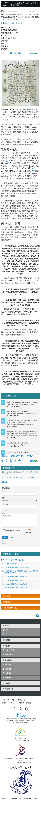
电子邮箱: (5, 504)
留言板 (4, 703)
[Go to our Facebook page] (14, 709)
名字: (4, 491)
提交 (5, 537)
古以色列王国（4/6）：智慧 (14, 580)
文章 (6, 23)
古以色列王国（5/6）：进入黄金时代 (16, 584)
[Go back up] (37, 615)
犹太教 (20, 23)
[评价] (2, 53)
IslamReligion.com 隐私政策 (16, 703)
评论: (4, 513)
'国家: (3, 498)
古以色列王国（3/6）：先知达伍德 (16, 576)
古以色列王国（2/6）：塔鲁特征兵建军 (17, 567)
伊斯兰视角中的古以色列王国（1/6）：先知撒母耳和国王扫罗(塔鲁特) (21, 572)
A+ (36, 11)
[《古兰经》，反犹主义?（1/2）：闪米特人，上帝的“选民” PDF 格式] (15, 53)
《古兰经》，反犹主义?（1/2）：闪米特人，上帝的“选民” (21, 473)
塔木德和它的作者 (11, 563)
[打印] (11, 53)
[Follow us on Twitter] (20, 709)
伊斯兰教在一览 (20, 700)
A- (30, 11)
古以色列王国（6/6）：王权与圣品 (16, 588)
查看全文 (4, 482)
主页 (3, 700)
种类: (3, 23)
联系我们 (28, 703)
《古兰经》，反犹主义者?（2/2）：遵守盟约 (17, 456)
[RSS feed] (26, 709)
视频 (13, 700)
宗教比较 (12, 23)
